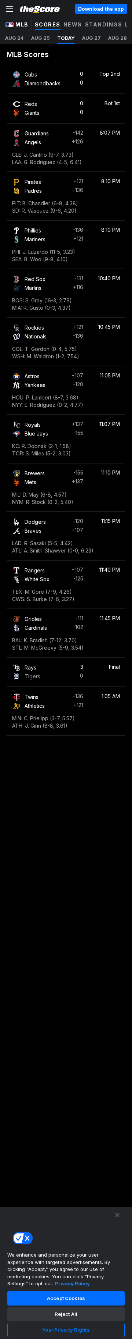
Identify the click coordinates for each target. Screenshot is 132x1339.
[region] (66, 1273)
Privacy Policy (72, 1283)
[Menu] (9, 9)
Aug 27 (91, 38)
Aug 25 (40, 38)
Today (66, 38)
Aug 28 (117, 38)
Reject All (66, 1314)
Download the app (101, 9)
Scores (47, 24)
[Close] (117, 1215)
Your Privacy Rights (65, 1330)
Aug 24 (14, 38)
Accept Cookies (66, 1298)
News (72, 24)
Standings (103, 24)
